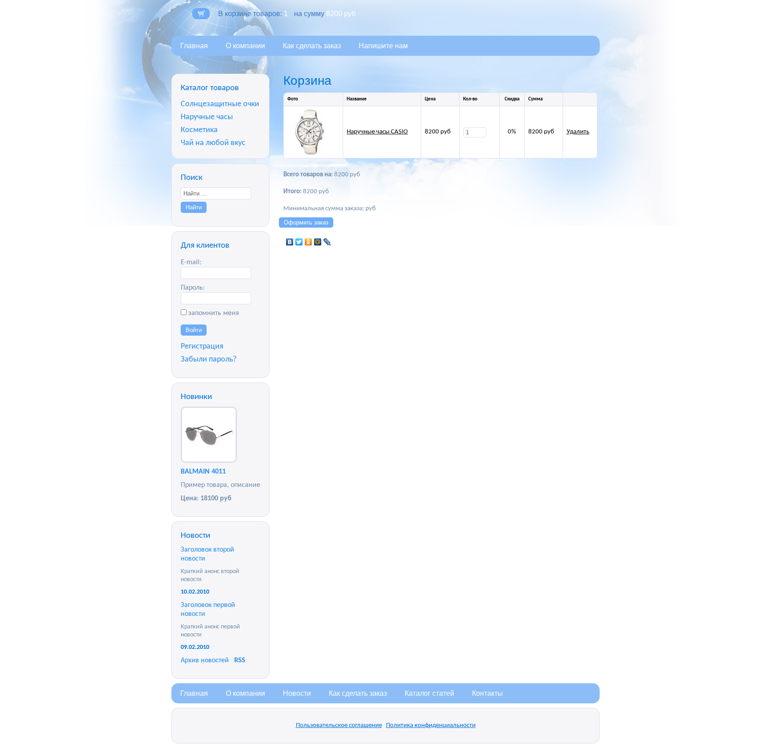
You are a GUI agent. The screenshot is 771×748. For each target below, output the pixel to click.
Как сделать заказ (312, 46)
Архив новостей (205, 660)
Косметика (199, 130)
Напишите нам (383, 46)
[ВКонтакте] (289, 242)
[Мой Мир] (318, 242)
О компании (245, 46)
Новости (297, 693)
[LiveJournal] (327, 242)
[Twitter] (299, 242)
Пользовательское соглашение (339, 725)
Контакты (487, 693)
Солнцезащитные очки (220, 104)
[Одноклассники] (308, 242)
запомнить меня (213, 313)
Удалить (578, 132)
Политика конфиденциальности (431, 725)
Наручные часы (207, 117)
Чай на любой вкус (213, 143)
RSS (239, 660)
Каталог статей (429, 693)
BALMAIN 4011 (203, 471)
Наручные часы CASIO (377, 132)
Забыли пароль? (208, 359)
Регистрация (202, 346)
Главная (194, 46)
